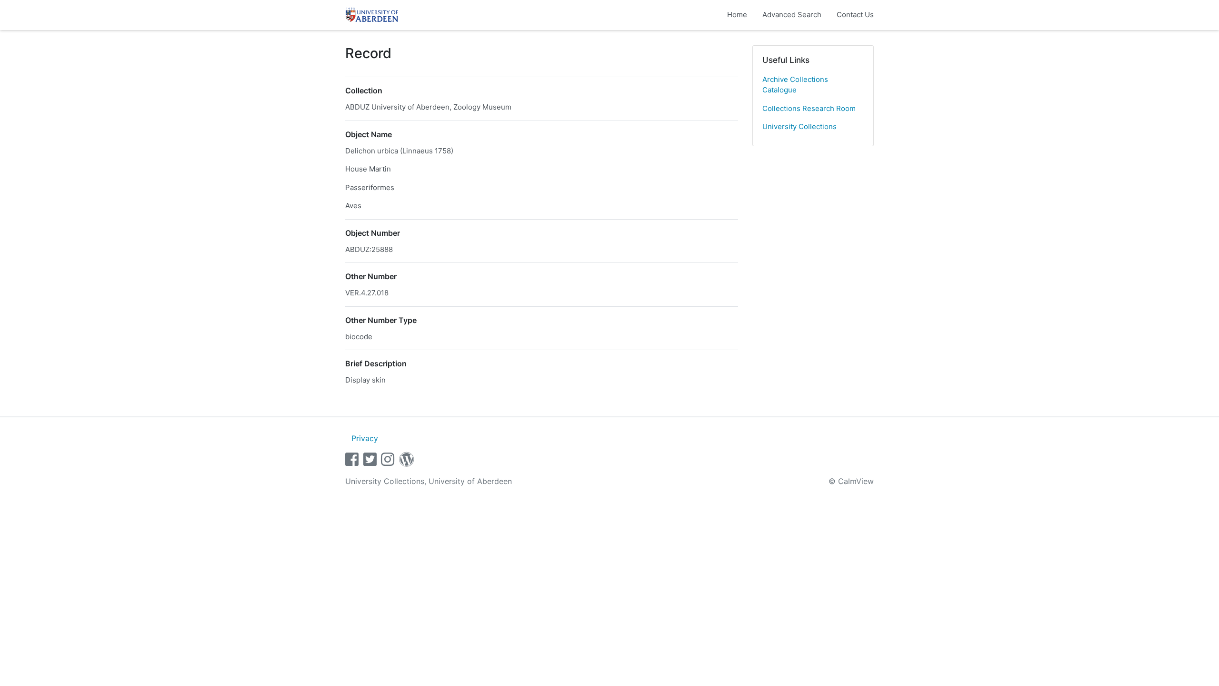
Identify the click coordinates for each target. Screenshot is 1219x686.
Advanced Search (791, 14)
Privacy (364, 438)
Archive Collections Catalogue (795, 85)
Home (737, 14)
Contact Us (855, 14)
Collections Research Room (809, 108)
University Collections (799, 126)
